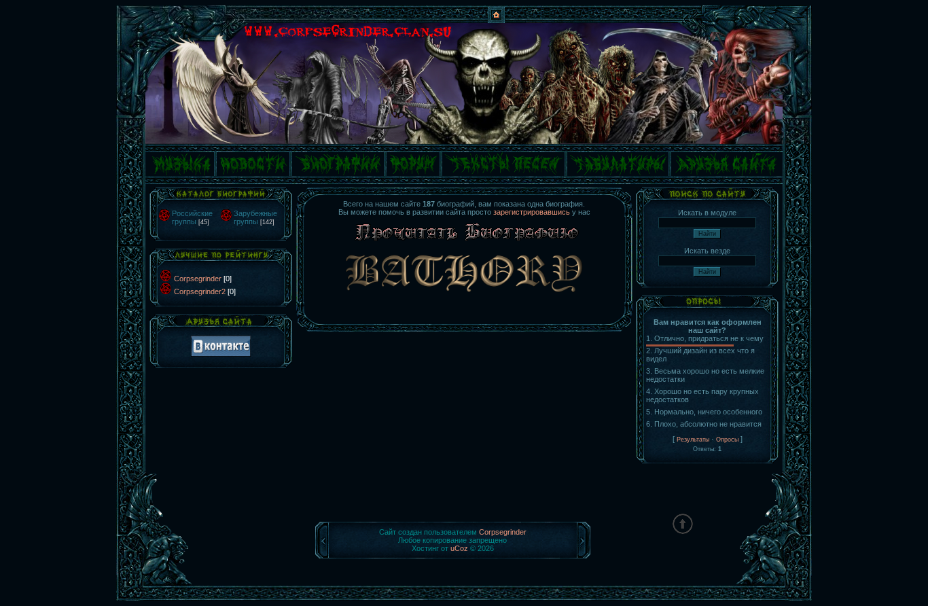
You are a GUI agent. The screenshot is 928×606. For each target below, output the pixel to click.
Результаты (693, 439)
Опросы (727, 439)
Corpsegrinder (197, 278)
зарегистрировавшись (531, 212)
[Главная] (496, 20)
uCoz (459, 548)
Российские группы (192, 217)
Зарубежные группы (255, 217)
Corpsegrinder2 (200, 291)
